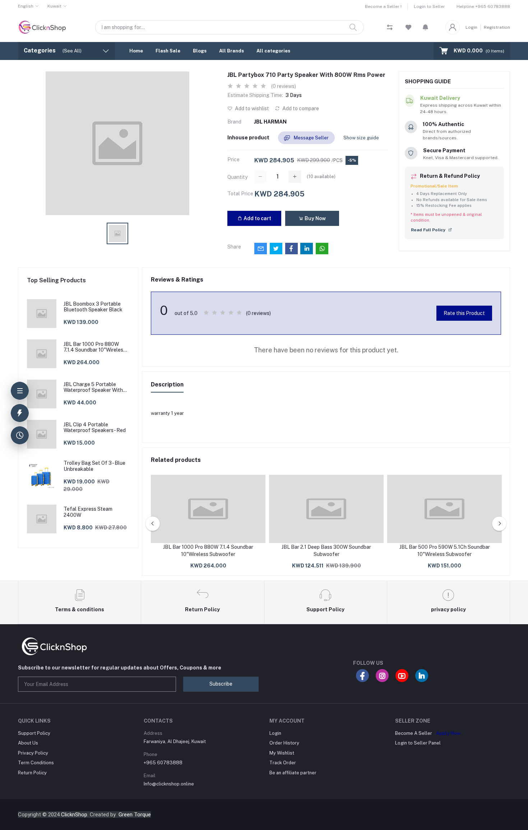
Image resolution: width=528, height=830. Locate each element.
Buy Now (315, 218)
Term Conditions (36, 762)
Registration (497, 27)
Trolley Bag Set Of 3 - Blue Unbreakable (94, 466)
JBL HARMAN (270, 122)
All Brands (231, 51)
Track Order (282, 762)
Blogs (200, 51)
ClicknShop (74, 814)
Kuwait (54, 6)
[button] (425, 27)
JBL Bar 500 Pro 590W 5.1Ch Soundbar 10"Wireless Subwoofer (444, 550)
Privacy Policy (33, 753)
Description (167, 384)
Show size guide (361, 137)
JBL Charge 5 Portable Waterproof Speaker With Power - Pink (93, 387)
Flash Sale (168, 51)
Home (136, 51)
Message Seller (311, 137)
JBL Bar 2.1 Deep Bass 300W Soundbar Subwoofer (326, 550)
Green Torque (135, 814)
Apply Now (448, 733)
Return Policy (32, 772)
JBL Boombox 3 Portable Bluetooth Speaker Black (93, 307)
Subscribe (220, 684)
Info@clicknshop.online (169, 784)
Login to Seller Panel (418, 743)
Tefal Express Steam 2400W (88, 512)
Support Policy (34, 733)
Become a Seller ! (383, 6)
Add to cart (256, 218)
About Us (28, 743)
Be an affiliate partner (292, 772)
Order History (284, 743)
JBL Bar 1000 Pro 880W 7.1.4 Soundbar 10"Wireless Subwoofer (95, 347)
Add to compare (300, 108)
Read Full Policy (428, 229)
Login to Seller (429, 6)
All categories (273, 51)
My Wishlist (281, 753)
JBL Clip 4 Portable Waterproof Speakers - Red (95, 427)
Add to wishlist (251, 108)
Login (471, 27)
